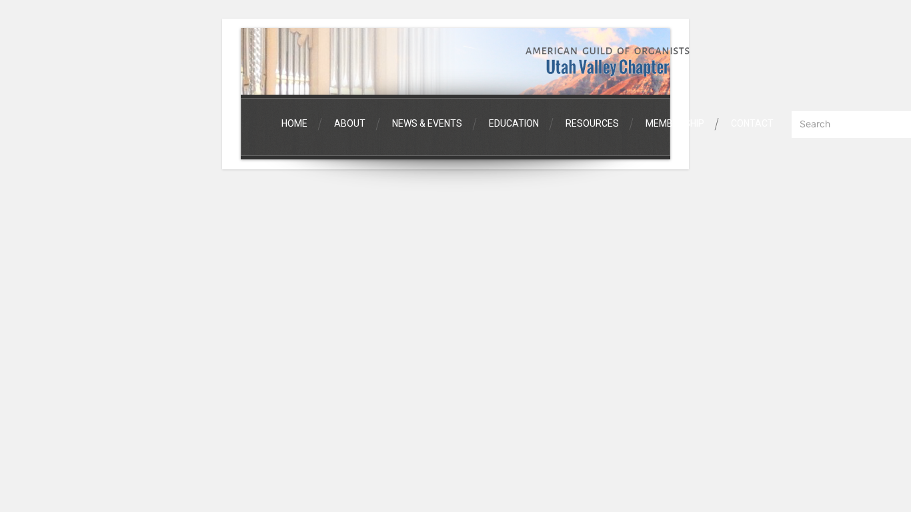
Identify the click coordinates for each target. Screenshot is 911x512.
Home (294, 123)
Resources (592, 123)
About (349, 123)
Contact (752, 123)
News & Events (427, 123)
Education (514, 123)
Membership (675, 123)
